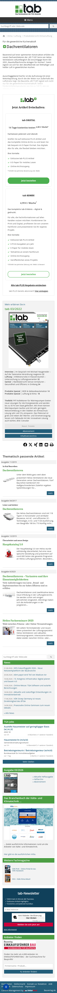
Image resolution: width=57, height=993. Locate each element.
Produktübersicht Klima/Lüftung (38, 36)
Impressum (30, 986)
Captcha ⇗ (38, 921)
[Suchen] (53, 26)
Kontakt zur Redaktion (37, 984)
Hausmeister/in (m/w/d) (16, 739)
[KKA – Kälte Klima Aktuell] (8, 879)
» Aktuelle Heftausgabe (43, 776)
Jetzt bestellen (28, 180)
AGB (50, 984)
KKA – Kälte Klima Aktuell (21, 879)
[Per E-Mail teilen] (46, 444)
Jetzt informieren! (10, 929)
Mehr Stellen (28, 761)
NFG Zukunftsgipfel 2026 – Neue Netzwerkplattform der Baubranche (23, 669)
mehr (50, 493)
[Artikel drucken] (51, 444)
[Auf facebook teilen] (25, 445)
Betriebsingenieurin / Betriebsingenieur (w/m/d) (28, 750)
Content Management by (12, 990)
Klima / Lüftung (14, 36)
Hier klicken (31, 918)
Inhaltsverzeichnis (28, 436)
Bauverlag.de (50, 990)
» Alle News (9, 713)
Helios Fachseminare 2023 (18, 620)
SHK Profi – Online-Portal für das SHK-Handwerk (24, 870)
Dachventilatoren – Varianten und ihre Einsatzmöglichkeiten (25, 578)
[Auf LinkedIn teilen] (41, 445)
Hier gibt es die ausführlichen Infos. (20, 854)
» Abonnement (39, 781)
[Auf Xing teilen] (35, 445)
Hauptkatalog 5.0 (13, 544)
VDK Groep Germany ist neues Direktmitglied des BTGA (22, 699)
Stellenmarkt (19, 984)
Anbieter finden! (29, 971)
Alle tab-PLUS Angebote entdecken (28, 285)
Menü (30, 20)
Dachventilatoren (13, 470)
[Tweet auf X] (30, 445)
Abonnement (28, 431)
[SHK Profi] (8, 869)
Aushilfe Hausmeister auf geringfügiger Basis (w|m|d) (26, 728)
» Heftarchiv (38, 779)
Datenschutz (17, 986)
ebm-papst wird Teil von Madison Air (25, 674)
